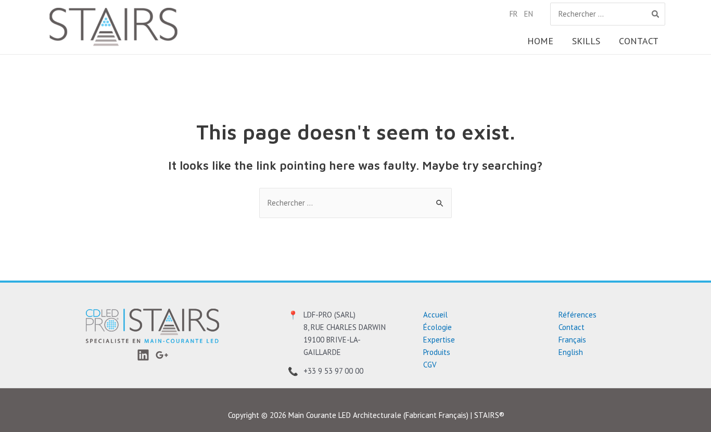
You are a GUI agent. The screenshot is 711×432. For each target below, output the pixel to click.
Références (577, 315)
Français (572, 340)
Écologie (437, 327)
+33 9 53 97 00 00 (333, 371)
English (570, 352)
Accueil (435, 315)
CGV (430, 365)
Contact (571, 327)
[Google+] (162, 355)
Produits (436, 352)
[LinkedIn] (143, 355)
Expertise (439, 340)
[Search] (656, 14)
